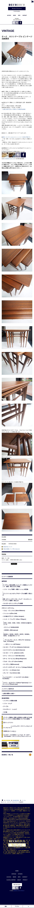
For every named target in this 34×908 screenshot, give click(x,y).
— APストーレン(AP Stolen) (12, 644)
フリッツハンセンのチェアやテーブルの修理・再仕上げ (17, 594)
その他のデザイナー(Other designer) (13, 616)
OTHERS (20, 874)
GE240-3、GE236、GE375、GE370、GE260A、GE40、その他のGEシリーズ (17, 635)
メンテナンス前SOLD (8, 689)
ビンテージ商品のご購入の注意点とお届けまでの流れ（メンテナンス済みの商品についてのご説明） (17, 718)
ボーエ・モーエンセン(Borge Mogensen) (14, 658)
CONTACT (24, 877)
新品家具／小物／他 (7, 754)
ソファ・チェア (7, 703)
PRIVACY (25, 880)
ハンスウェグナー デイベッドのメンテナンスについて (17, 726)
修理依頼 (4, 581)
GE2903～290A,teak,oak (11, 630)
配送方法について (8, 546)
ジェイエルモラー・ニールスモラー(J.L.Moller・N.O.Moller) (16, 677)
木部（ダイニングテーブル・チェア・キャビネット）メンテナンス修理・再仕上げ (17, 599)
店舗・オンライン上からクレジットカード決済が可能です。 (16, 137)
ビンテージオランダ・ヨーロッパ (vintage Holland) (17, 667)
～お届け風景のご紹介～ (8, 693)
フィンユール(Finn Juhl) (10, 613)
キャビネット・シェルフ (10, 709)
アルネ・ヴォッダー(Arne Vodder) (13, 661)
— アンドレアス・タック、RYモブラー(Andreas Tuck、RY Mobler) (16, 640)
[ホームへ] (17, 7)
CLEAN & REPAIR (11, 880)
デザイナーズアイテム (8, 608)
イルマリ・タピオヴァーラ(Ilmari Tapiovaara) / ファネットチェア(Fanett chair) (17, 683)
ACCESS (9, 877)
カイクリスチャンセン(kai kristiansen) (14, 650)
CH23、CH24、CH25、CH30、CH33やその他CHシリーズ (17, 623)
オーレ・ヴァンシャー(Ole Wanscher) (14, 655)
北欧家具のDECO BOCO (18, 890)
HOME (17, 871)
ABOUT (19, 880)
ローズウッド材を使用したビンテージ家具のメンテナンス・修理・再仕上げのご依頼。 (17, 585)
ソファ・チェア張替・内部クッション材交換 (15, 589)
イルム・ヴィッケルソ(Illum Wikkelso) (14, 610)
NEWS (14, 877)
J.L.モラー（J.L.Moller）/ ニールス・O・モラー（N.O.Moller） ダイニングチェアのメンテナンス (17, 735)
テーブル (5, 706)
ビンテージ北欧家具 (7, 576)
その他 (5, 712)
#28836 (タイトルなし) (9, 731)
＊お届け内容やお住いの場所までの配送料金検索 (13, 109)
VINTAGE (8, 800)
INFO (19, 877)
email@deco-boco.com (9, 158)
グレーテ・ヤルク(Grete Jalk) (11, 673)
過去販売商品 (5, 698)
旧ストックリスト (8, 722)
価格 (6, 906)
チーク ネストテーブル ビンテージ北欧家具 (13, 802)
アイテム (17, 906)
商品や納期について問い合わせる (12, 549)
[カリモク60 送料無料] (10, 744)
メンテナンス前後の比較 (10, 700)
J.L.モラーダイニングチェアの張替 (13, 603)
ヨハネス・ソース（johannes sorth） (13, 653)
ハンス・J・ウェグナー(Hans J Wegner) (14, 619)
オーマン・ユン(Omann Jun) (11, 670)
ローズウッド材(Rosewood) (11, 664)
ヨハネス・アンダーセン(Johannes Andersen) (16, 647)
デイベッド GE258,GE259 (11, 627)
